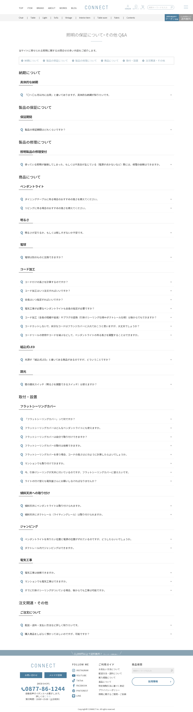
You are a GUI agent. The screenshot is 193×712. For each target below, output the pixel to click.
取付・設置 (132, 60)
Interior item (84, 17)
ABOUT (51, 7)
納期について (32, 60)
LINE (78, 695)
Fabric (117, 17)
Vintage (68, 17)
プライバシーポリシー (109, 690)
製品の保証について (57, 60)
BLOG (74, 7)
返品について (105, 681)
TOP (21, 7)
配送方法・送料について (110, 673)
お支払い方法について (109, 669)
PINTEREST (82, 690)
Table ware (102, 17)
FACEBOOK (81, 685)
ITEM (29, 7)
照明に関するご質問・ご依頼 (112, 694)
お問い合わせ (31, 675)
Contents (131, 17)
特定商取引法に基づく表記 (111, 685)
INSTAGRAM (82, 670)
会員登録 (128, 9)
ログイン (136, 9)
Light (45, 17)
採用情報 (153, 681)
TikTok (79, 680)
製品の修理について (86, 60)
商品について (111, 60)
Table (33, 17)
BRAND (40, 7)
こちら (47, 696)
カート (142, 9)
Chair (21, 17)
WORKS (63, 7)
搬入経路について (107, 677)
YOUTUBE (81, 675)
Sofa (56, 17)
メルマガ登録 (55, 675)
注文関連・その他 (155, 60)
